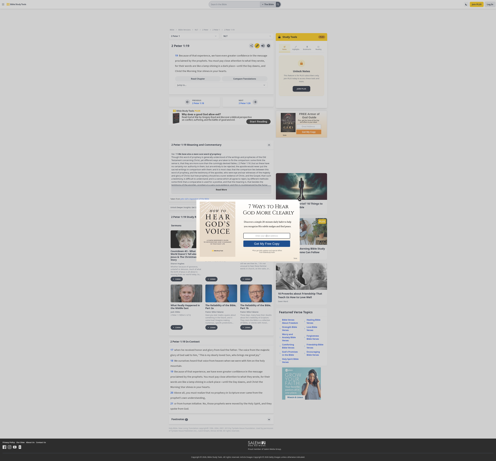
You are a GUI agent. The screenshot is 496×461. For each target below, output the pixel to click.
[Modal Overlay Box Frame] (248, 230)
